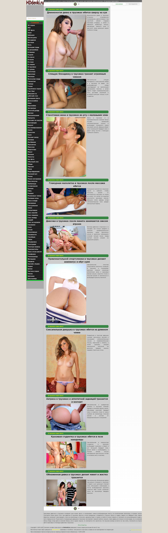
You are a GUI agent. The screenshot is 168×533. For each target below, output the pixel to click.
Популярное (119, 4)
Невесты (31, 157)
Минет (30, 152)
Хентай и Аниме (34, 264)
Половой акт (32, 174)
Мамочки (31, 147)
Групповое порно (34, 89)
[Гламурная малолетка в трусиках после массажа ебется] (66, 201)
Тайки (30, 239)
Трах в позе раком (35, 251)
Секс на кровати (34, 222)
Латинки (31, 139)
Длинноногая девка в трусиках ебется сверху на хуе (77, 13)
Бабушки (31, 35)
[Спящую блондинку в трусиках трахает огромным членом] (66, 94)
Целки (30, 269)
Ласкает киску (33, 137)
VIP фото (31, 30)
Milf (29, 28)
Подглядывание (34, 171)
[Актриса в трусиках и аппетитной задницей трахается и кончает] (66, 417)
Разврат (31, 193)
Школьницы (32, 278)
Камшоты (31, 118)
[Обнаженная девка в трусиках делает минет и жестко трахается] (66, 493)
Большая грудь (33, 47)
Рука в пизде (32, 200)
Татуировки (32, 242)
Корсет (30, 125)
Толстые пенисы (34, 247)
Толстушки (32, 244)
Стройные (31, 237)
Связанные (32, 203)
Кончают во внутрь (35, 120)
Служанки (31, 225)
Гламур (30, 84)
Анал (29, 32)
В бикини (31, 52)
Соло (30, 227)
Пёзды (30, 164)
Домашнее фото (34, 98)
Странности (32, 234)
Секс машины (33, 215)
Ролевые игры (33, 198)
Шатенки (31, 276)
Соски (30, 229)
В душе (30, 54)
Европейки (32, 105)
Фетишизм (32, 259)
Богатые (31, 42)
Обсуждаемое (133, 4)
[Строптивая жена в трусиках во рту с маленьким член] (66, 147)
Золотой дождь (33, 110)
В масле (31, 59)
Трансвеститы (33, 249)
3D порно (31, 25)
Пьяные (30, 188)
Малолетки (32, 144)
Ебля (29, 103)
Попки (30, 176)
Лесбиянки (32, 142)
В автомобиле (33, 50)
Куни (29, 135)
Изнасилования (33, 115)
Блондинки (32, 40)
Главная (35, 22)
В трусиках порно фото (55, 9)
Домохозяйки (33, 101)
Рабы (30, 191)
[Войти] (34, 10)
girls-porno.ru (56, 529)
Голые (30, 86)
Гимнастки (32, 81)
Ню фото (31, 159)
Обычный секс (33, 162)
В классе (31, 57)
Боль (29, 45)
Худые (30, 266)
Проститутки (32, 181)
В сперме (31, 64)
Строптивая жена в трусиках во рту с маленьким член (77, 115)
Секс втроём (32, 212)
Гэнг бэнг (31, 91)
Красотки (31, 132)
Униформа (32, 254)
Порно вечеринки (34, 179)
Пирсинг (31, 166)
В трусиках (32, 67)
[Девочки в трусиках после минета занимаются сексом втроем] (66, 239)
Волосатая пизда (34, 79)
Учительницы (33, 256)
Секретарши (32, 210)
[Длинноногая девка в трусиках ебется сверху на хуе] (66, 41)
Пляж (30, 169)
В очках (31, 62)
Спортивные (32, 232)
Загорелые (32, 108)
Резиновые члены (34, 196)
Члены (30, 273)
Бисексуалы (32, 37)
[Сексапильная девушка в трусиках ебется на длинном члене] (66, 364)
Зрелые (30, 113)
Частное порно (33, 271)
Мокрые (31, 154)
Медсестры (32, 149)
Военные (31, 76)
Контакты (82, 525)
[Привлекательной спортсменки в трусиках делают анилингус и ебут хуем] (66, 293)
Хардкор (31, 261)
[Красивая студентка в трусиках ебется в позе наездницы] (66, 455)
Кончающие (32, 123)
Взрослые (31, 74)
